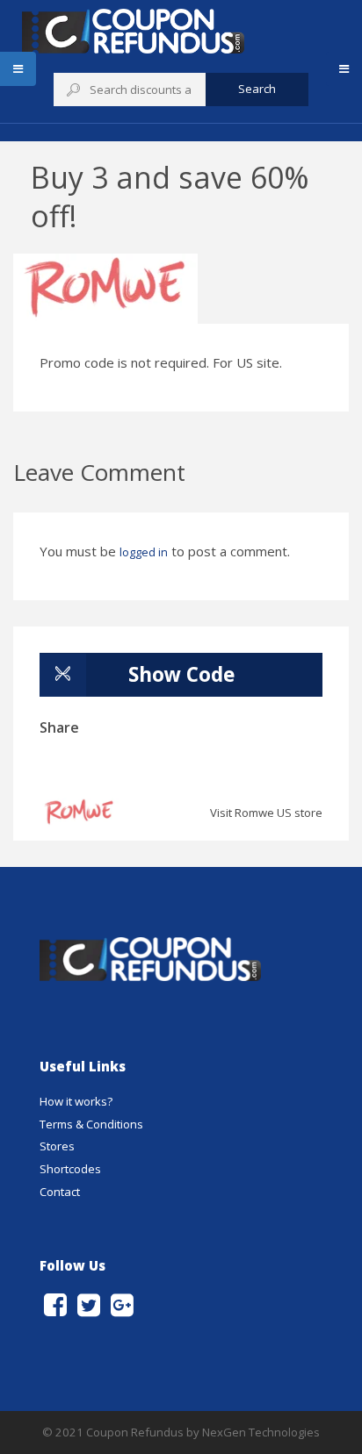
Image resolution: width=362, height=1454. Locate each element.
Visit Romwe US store (266, 812)
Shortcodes (70, 1169)
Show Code (181, 674)
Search (257, 89)
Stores (57, 1146)
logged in (143, 552)
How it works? (76, 1101)
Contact (60, 1192)
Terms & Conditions (91, 1124)
